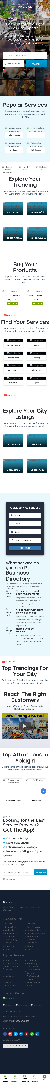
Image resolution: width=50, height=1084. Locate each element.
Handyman (10, 976)
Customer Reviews (36, 933)
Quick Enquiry (11, 939)
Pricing (8, 942)
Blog (29, 949)
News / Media (33, 982)
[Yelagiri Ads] (25, 70)
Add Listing (10, 930)
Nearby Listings (34, 930)
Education (15, 1081)
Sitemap (31, 939)
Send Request (25, 548)
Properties (25, 1081)
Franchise (9, 946)
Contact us (10, 927)
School (30, 985)
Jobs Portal (32, 966)
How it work (32, 942)
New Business (33, 936)
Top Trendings (11, 933)
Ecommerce (10, 985)
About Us (9, 923)
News (7, 949)
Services (35, 1081)
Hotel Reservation (13, 960)
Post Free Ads (33, 927)
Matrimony (32, 963)
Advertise (9, 936)
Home (5, 1081)
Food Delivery (11, 963)
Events (30, 946)
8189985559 (21, 1021)
